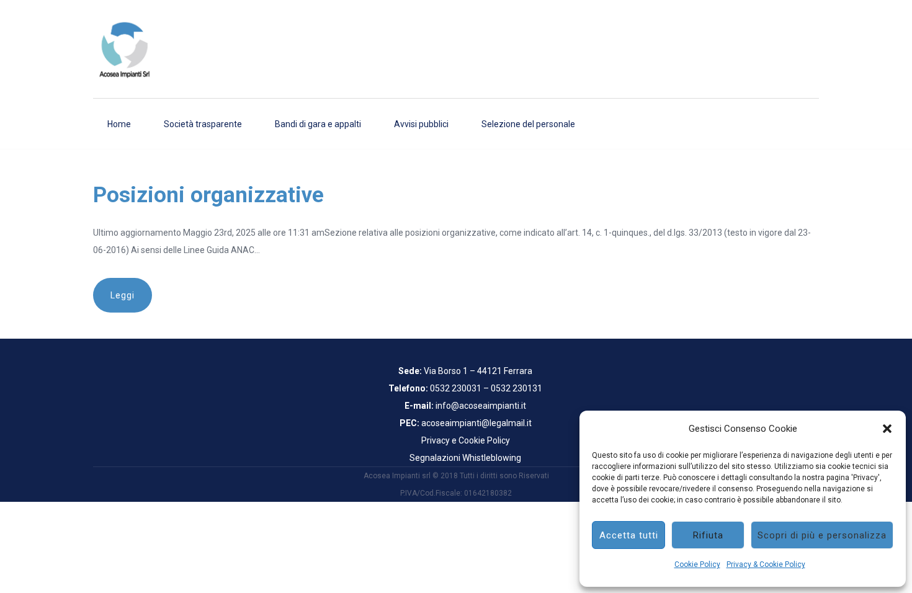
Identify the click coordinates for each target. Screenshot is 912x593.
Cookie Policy (697, 564)
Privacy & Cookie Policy (765, 564)
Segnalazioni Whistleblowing (465, 458)
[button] (887, 428)
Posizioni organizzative (208, 195)
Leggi (122, 295)
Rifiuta (708, 535)
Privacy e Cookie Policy (465, 440)
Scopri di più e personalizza (822, 535)
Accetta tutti (628, 535)
